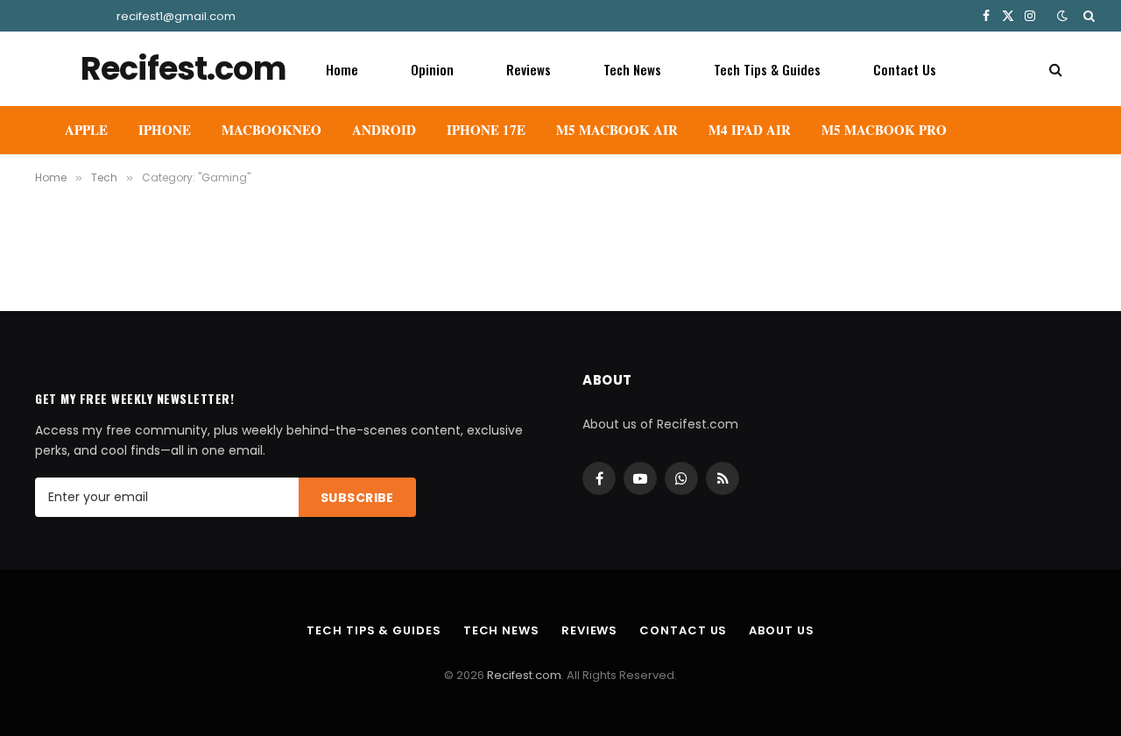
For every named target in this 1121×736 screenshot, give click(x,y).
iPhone (164, 129)
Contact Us (904, 69)
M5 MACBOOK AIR (617, 129)
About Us (781, 630)
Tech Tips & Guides (767, 69)
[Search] (1087, 16)
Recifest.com (524, 675)
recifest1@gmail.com (176, 16)
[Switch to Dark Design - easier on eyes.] (1062, 16)
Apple (86, 129)
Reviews (528, 69)
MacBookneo (271, 129)
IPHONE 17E (486, 129)
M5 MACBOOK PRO (884, 129)
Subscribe (357, 497)
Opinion (432, 69)
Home (342, 69)
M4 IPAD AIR (750, 129)
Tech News (632, 69)
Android (384, 129)
